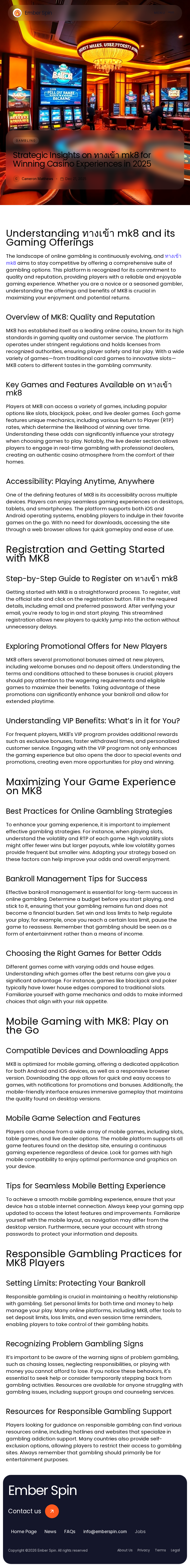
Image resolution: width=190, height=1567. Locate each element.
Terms (160, 1550)
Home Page (24, 1531)
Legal (175, 1550)
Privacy (144, 1550)
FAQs (69, 1531)
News (50, 1531)
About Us (125, 1550)
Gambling (26, 140)
